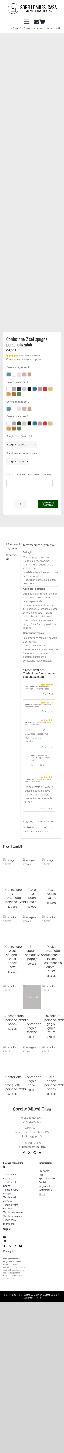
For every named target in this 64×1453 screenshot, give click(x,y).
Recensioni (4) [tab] (12, 557)
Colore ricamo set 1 (17, 381)
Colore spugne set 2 (17, 401)
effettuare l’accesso (38, 827)
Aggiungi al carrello (48, 504)
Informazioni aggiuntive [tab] (12, 546)
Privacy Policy (11, 1251)
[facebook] (24, 1152)
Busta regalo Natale (51, 894)
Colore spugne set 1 (17, 367)
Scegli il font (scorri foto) (20, 436)
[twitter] (29, 1152)
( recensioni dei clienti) (29, 356)
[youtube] (40, 1152)
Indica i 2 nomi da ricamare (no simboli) (29, 474)
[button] (8, 374)
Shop (15, 28)
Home (7, 28)
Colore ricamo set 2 (17, 416)
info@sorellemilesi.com (32, 1146)
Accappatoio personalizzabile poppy (17, 1020)
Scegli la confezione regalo (21, 453)
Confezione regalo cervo (33, 1081)
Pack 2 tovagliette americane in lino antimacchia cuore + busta (53, 959)
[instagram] (34, 1152)
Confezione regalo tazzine (33, 1028)
